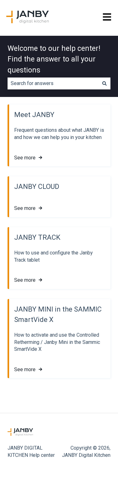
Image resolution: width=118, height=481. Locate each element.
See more (25, 158)
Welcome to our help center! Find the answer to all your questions (54, 59)
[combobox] (53, 83)
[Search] (104, 83)
